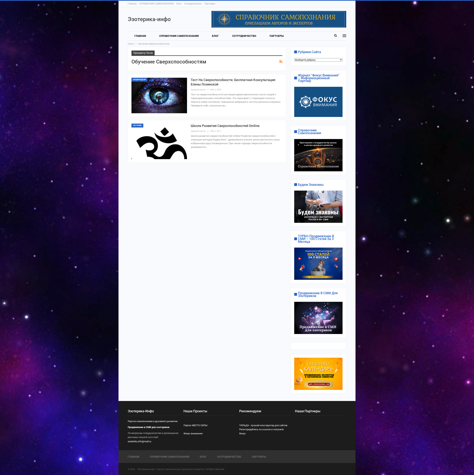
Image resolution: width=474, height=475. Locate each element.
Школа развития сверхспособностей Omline (225, 126)
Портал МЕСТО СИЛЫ (195, 425)
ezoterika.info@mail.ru (139, 441)
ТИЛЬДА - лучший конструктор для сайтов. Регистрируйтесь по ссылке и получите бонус (263, 429)
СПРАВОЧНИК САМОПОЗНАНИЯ (156, 3)
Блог (178, 3)
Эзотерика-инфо (149, 19)
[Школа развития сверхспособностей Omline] (159, 141)
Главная (132, 3)
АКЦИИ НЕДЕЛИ (139, 79)
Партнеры (209, 3)
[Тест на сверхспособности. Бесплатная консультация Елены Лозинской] (159, 95)
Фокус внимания (193, 433)
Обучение (137, 125)
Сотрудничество (193, 3)
